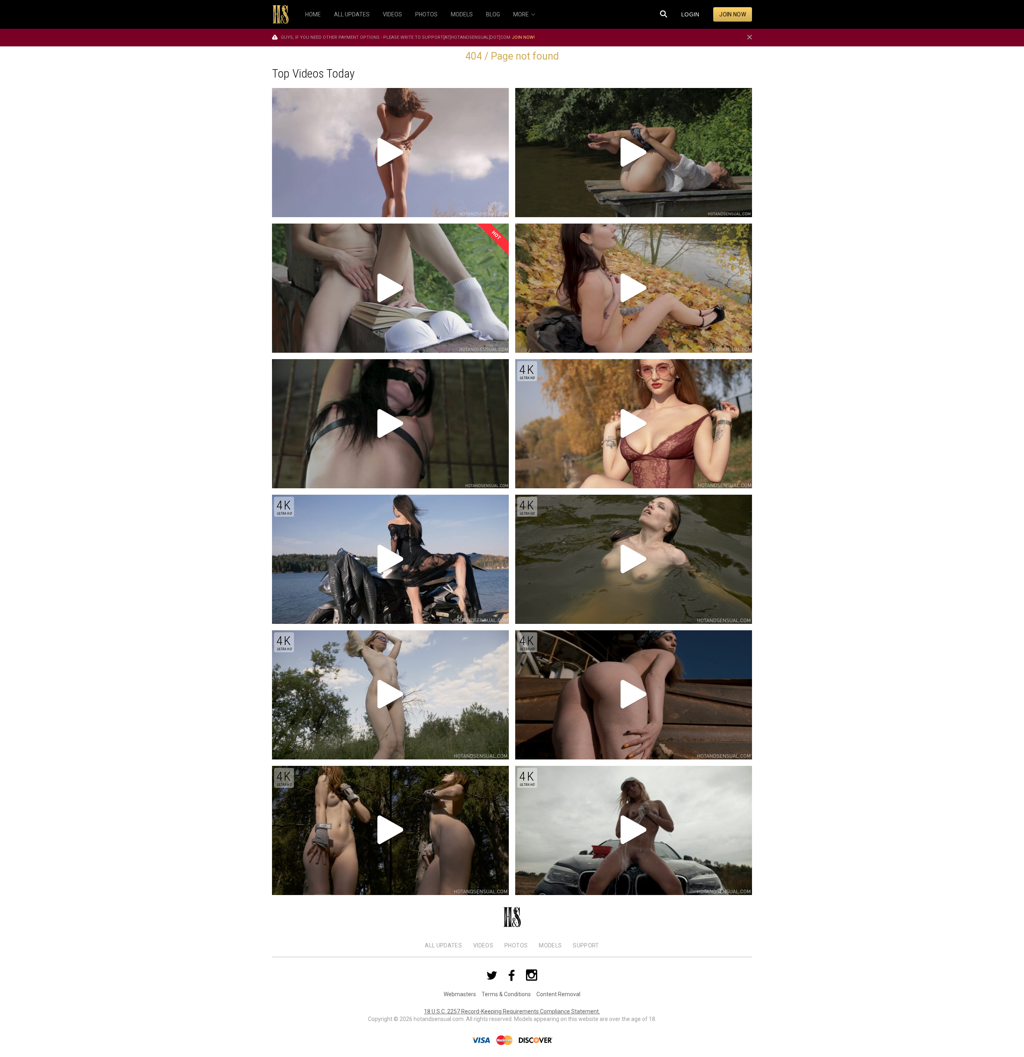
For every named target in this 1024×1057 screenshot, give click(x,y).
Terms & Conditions (506, 994)
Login (690, 14)
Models (550, 945)
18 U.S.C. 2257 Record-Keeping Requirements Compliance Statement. (512, 1011)
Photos (516, 945)
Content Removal (558, 994)
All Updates (443, 945)
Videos (483, 945)
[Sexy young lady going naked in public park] (633, 288)
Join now (732, 14)
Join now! (523, 37)
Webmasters (460, 994)
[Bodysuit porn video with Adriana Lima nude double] (390, 152)
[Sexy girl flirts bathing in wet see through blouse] (633, 152)
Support (586, 945)
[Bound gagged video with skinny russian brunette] (390, 423)
